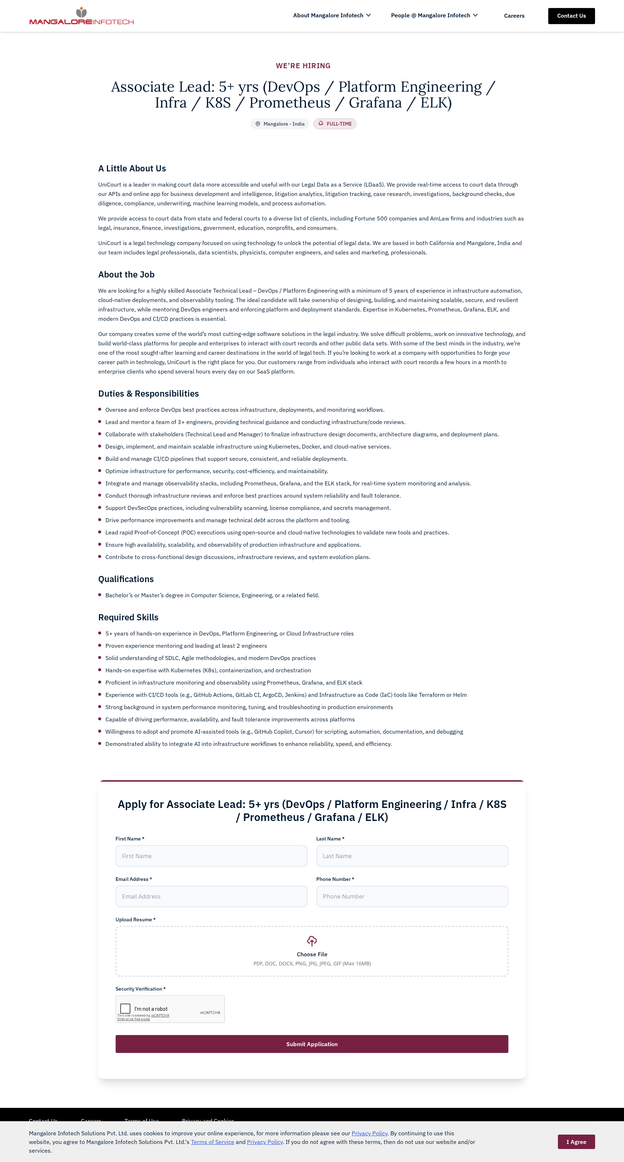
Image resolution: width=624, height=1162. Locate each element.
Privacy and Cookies (208, 1120)
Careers (514, 15)
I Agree (576, 1141)
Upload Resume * (136, 919)
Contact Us (571, 15)
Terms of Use (142, 1120)
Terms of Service (212, 1141)
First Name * (130, 838)
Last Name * (330, 838)
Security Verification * (141, 989)
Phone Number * (335, 879)
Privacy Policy (369, 1133)
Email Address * (134, 879)
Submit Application (312, 1044)
